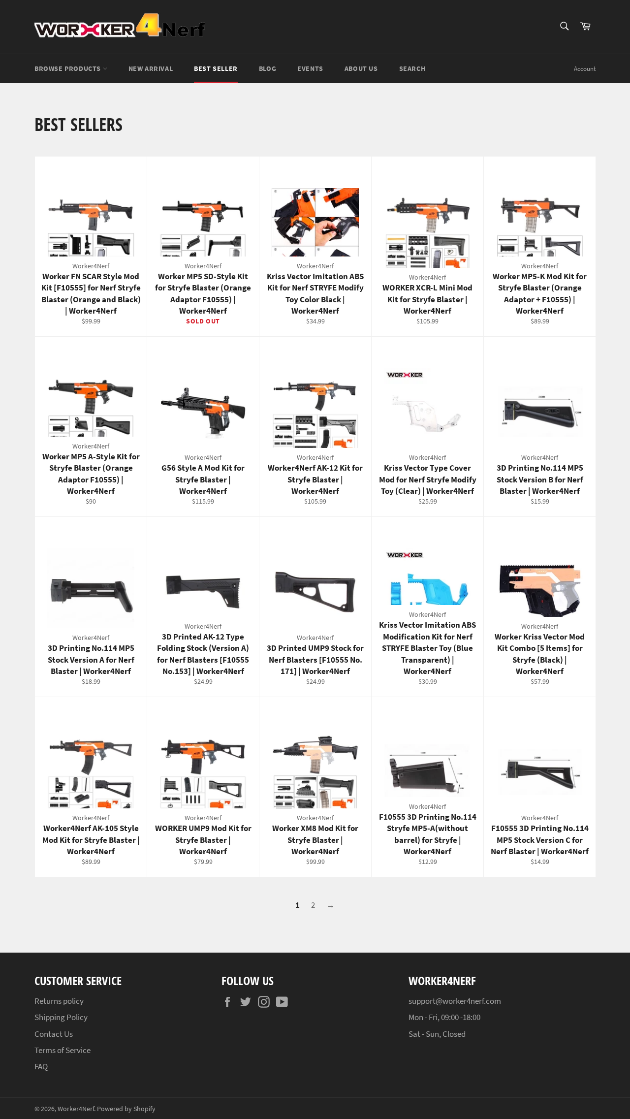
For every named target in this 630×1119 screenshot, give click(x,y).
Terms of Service (62, 1050)
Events (310, 68)
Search (412, 68)
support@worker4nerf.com (455, 1000)
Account (585, 68)
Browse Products (68, 68)
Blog (267, 68)
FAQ (41, 1066)
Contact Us (53, 1033)
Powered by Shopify (126, 1109)
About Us (361, 68)
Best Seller (216, 68)
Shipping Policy (61, 1017)
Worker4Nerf (76, 1109)
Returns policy (59, 1000)
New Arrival (150, 68)
